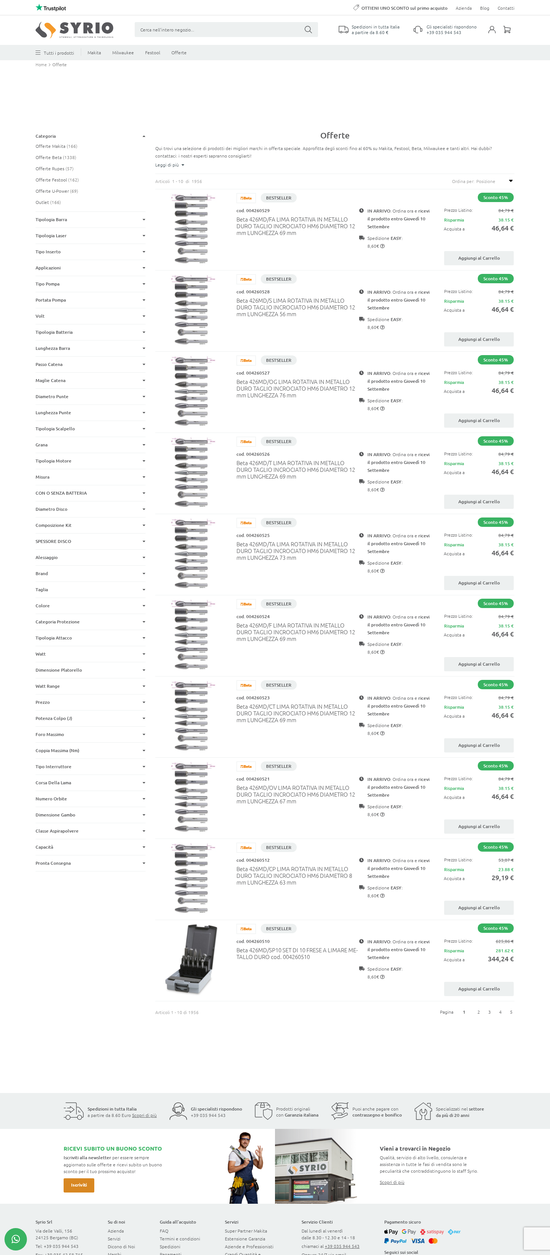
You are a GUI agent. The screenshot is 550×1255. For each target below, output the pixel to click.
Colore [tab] (43, 605)
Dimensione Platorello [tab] (59, 670)
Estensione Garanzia (245, 1239)
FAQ (164, 1231)
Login (495, 34)
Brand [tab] (42, 573)
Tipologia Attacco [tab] (54, 638)
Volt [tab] (40, 316)
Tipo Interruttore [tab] (53, 766)
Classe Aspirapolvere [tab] (57, 831)
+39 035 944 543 (444, 32)
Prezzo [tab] (43, 702)
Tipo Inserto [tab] (48, 251)
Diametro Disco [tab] (51, 509)
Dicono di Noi (121, 1246)
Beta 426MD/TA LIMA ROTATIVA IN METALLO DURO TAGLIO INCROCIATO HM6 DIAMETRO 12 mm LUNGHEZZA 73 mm (295, 550)
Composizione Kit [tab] (53, 525)
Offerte (179, 52)
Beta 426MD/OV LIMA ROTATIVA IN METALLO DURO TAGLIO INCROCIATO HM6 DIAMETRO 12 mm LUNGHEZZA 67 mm (295, 794)
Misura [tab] (42, 477)
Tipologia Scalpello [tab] (55, 428)
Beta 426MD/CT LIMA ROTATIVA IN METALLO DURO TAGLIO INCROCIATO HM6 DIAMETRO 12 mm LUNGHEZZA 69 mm (295, 713)
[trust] (51, 7)
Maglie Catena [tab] (50, 380)
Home (42, 64)
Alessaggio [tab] (47, 557)
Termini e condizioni (180, 1239)
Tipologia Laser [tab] (51, 235)
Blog (484, 8)
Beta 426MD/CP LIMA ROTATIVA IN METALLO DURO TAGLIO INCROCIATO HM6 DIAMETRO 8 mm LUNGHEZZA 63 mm (294, 875)
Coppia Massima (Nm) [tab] (57, 750)
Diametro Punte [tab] (52, 396)
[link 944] (15, 1239)
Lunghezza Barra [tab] (53, 348)
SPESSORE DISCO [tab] (53, 541)
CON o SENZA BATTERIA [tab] (61, 493)
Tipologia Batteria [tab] (54, 332)
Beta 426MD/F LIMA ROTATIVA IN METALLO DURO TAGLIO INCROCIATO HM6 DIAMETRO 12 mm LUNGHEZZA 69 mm (295, 631)
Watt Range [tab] (48, 686)
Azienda (464, 8)
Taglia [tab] (42, 589)
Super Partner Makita (246, 1231)
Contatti (506, 8)
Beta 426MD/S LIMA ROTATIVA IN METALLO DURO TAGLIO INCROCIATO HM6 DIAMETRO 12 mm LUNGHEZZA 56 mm (295, 307)
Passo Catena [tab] (49, 364)
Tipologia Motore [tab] (53, 461)
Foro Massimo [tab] (50, 734)
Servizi (114, 1239)
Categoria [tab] (46, 136)
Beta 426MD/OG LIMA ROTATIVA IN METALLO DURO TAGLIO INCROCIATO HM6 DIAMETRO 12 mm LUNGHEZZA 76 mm (295, 388)
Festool (152, 52)
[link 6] (74, 30)
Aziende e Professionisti (249, 1246)
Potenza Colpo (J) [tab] (54, 718)
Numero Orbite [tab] (51, 799)
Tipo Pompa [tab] (47, 284)
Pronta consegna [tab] (53, 863)
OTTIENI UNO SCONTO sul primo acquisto (404, 8)
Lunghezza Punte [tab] (53, 412)
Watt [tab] (41, 654)
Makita (94, 52)
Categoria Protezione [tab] (58, 622)
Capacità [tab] (44, 847)
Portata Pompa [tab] (51, 300)
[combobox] (226, 29)
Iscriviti (79, 1185)
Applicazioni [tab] (48, 268)
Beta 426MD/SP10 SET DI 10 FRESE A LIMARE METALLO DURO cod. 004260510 (297, 953)
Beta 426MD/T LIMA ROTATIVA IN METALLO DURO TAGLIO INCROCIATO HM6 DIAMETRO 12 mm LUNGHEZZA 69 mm (295, 469)
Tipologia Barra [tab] (51, 219)
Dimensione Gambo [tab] (55, 815)
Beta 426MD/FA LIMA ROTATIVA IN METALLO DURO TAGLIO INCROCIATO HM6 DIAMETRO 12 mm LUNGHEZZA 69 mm (295, 225)
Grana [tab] (42, 445)
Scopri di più (144, 1115)
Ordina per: (463, 181)
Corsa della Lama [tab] (53, 782)
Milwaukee (123, 52)
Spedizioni (170, 1246)
